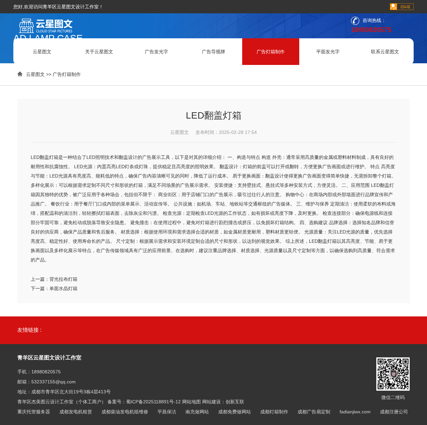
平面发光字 (328, 51)
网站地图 (191, 401)
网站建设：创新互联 (223, 401)
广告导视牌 (213, 51)
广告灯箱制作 (271, 51)
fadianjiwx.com (355, 411)
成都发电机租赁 (75, 411)
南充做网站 (197, 411)
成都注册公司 (394, 411)
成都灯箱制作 (274, 411)
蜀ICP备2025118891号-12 (153, 401)
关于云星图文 (99, 51)
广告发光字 (156, 51)
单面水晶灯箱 (63, 288)
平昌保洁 (166, 411)
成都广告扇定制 (314, 411)
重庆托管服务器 (33, 411)
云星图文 (42, 51)
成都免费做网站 (234, 411)
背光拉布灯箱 (63, 279)
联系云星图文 (385, 51)
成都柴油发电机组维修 (124, 411)
